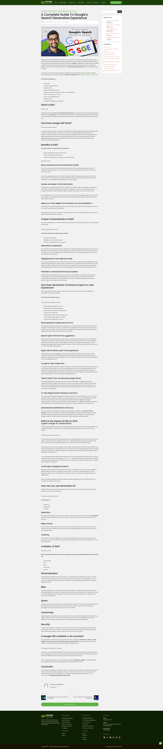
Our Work (84, 739)
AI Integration (65, 728)
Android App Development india (110, 64)
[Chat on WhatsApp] (160, 743)
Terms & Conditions (117, 746)
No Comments (65, 22)
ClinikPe (63, 733)
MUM (59, 133)
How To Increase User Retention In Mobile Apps (113, 21)
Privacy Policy (109, 746)
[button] (116, 2)
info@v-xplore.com (107, 719)
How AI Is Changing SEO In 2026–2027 (113, 34)
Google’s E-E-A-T (67, 458)
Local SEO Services (86, 722)
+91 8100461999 (106, 730)
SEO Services (85, 724)
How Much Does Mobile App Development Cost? (112, 30)
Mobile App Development (67, 718)
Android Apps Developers (109, 68)
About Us (84, 733)
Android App (106, 50)
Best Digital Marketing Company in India (67, 11)
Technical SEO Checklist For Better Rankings (113, 38)
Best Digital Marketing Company (49, 11)
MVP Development (66, 722)
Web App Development (67, 726)
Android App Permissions (109, 66)
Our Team (84, 735)
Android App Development (109, 54)
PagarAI (63, 735)
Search (119, 11)
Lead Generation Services (88, 726)
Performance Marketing (87, 728)
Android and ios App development (111, 49)
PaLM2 (64, 133)
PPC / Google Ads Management (89, 720)
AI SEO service (107, 47)
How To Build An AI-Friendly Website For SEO (113, 25)
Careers (84, 737)
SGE (85, 67)
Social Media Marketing (87, 718)
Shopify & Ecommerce (67, 724)
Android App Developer (109, 52)
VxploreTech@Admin (56, 684)
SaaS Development (66, 720)
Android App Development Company (111, 56)
